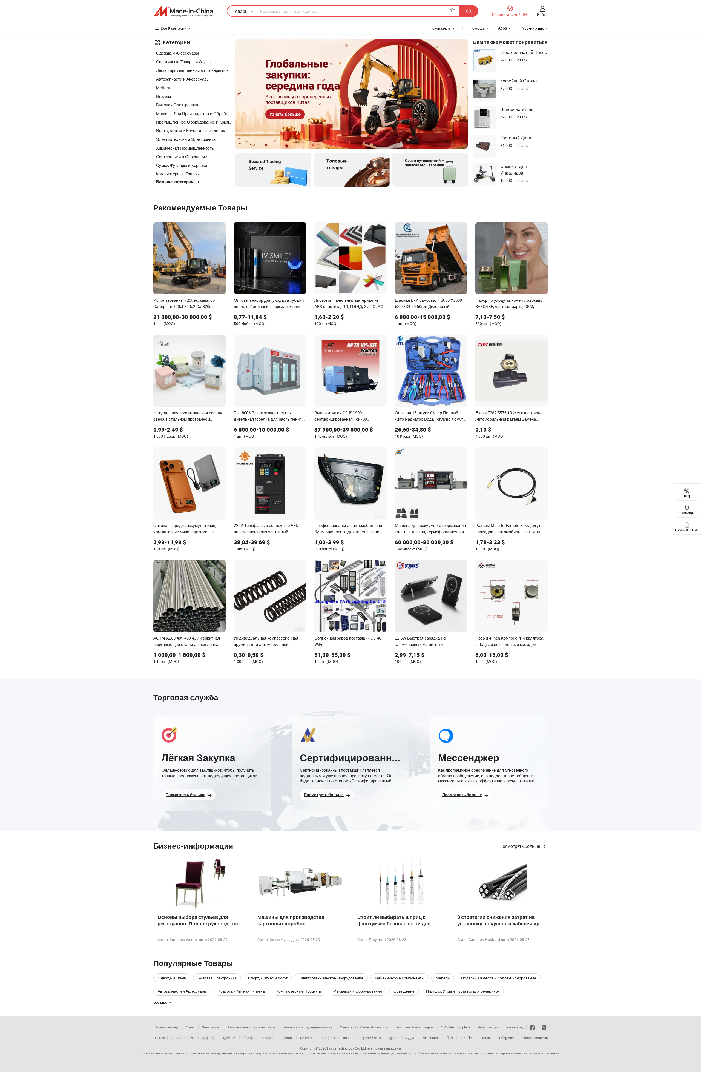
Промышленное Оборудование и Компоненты (194, 122)
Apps (502, 28)
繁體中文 (229, 1038)
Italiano (348, 1038)
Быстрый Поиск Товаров (414, 1027)
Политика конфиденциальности (307, 1027)
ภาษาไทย (467, 1038)
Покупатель (440, 28)
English (189, 1038)
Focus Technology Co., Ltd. (347, 1048)
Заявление (210, 1027)
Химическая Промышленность (185, 148)
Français (266, 1038)
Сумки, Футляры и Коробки (181, 165)
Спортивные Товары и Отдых (184, 61)
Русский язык (371, 1038)
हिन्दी (450, 1038)
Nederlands (431, 1038)
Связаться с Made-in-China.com (364, 1027)
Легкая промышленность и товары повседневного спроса (194, 70)
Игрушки (164, 96)
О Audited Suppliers (455, 1027)
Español (287, 1038)
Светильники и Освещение (181, 156)
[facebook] (532, 1027)
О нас (190, 1027)
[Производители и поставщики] (183, 11)
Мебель (163, 87)
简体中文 (208, 1038)
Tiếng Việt (506, 1038)
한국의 (394, 1038)
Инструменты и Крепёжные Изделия (190, 130)
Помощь (477, 28)
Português (327, 1038)
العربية (410, 1038)
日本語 (248, 1038)
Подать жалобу (167, 1027)
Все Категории (173, 28)
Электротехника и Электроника (186, 139)
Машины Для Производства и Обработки (194, 113)
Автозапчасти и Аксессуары (182, 79)
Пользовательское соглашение (250, 1027)
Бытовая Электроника (177, 104)
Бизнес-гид (514, 1027)
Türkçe (486, 1038)
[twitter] (544, 1027)
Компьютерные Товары (178, 173)
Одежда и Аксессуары (177, 53)
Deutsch (306, 1038)
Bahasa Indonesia (534, 1038)
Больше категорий (175, 181)
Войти (542, 14)
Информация (488, 1027)
